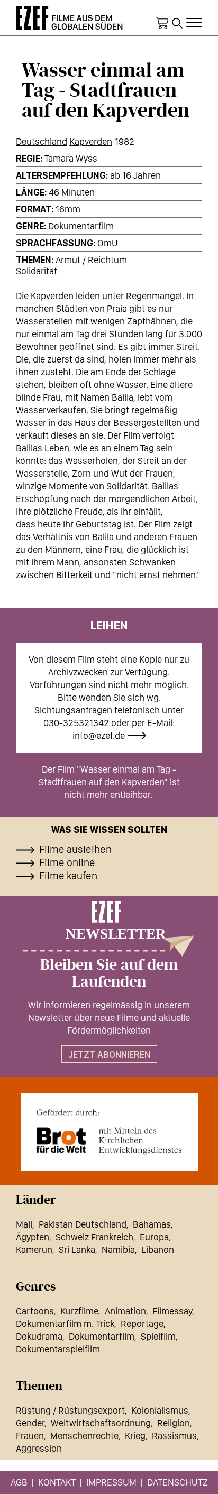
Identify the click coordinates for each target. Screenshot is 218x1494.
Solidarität (36, 270)
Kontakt (57, 1482)
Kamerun (34, 1249)
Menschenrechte (84, 1435)
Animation (125, 1310)
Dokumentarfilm (81, 225)
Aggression (39, 1448)
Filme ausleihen (75, 849)
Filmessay (172, 1310)
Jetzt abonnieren (109, 1054)
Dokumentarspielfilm (58, 1348)
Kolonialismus (159, 1410)
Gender (30, 1422)
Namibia (118, 1249)
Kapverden (90, 141)
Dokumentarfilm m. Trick (65, 1323)
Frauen (30, 1435)
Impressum (111, 1482)
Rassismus (174, 1435)
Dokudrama (39, 1336)
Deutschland (41, 141)
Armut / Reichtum (91, 259)
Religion (173, 1422)
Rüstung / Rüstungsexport (70, 1410)
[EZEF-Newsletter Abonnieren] (109, 929)
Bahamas (152, 1224)
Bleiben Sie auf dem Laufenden (109, 973)
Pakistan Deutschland (82, 1224)
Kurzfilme (79, 1310)
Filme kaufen (68, 875)
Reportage (142, 1323)
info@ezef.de (98, 735)
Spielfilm (158, 1336)
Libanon (157, 1249)
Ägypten (32, 1236)
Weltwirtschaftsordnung (101, 1422)
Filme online (67, 862)
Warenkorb (162, 23)
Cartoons (35, 1310)
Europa (154, 1236)
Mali (24, 1224)
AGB (19, 1482)
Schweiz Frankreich (94, 1236)
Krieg (135, 1435)
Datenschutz (177, 1482)
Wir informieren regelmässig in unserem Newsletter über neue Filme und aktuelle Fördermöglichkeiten (109, 1017)
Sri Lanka (77, 1249)
